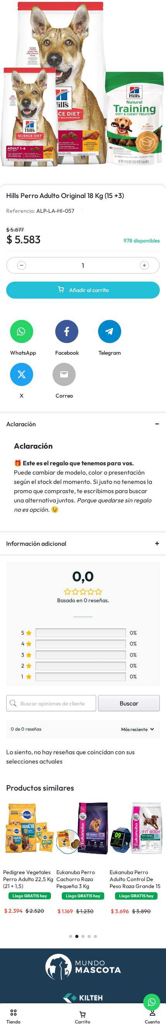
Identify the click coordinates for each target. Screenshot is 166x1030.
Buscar (129, 703)
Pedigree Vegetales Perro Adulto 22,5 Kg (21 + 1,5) (28, 879)
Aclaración (21, 424)
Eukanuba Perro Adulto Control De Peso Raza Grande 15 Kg (135, 883)
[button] (30, 847)
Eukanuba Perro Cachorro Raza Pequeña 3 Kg (75, 879)
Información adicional (36, 543)
